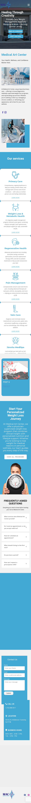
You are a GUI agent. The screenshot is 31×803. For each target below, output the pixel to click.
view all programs (15, 457)
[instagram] (5, 112)
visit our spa (15, 36)
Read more (6, 386)
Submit (8, 693)
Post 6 (6, 382)
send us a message (15, 31)
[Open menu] (29, 5)
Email (5, 672)
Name (6, 665)
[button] (4, 377)
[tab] (15, 517)
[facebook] (2, 112)
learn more (15, 197)
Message (7, 679)
